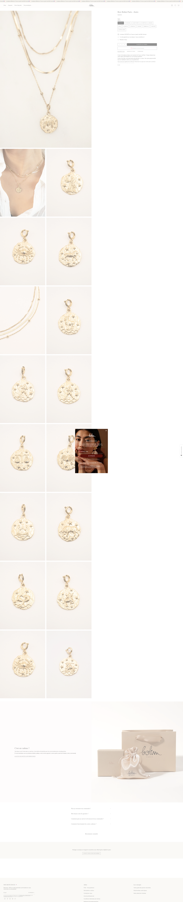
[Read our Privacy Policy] (102, 466)
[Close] (106, 430)
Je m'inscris (91, 456)
